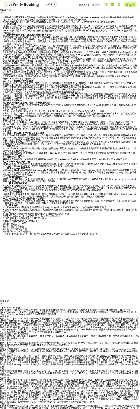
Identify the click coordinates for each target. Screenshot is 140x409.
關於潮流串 (84, 4)
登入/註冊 (130, 4)
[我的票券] (112, 4)
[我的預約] (105, 4)
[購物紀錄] (119, 4)
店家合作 (96, 4)
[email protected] (125, 179)
